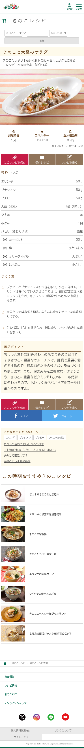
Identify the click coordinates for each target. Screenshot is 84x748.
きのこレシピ (18, 663)
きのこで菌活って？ (16, 455)
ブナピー (39, 437)
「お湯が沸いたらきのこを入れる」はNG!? (30, 449)
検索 (41, 40)
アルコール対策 (56, 437)
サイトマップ (21, 736)
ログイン (70, 9)
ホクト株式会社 (4, 663)
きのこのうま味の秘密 (17, 461)
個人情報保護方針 (21, 730)
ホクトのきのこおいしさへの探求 (24, 444)
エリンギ (10, 437)
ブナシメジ (25, 437)
